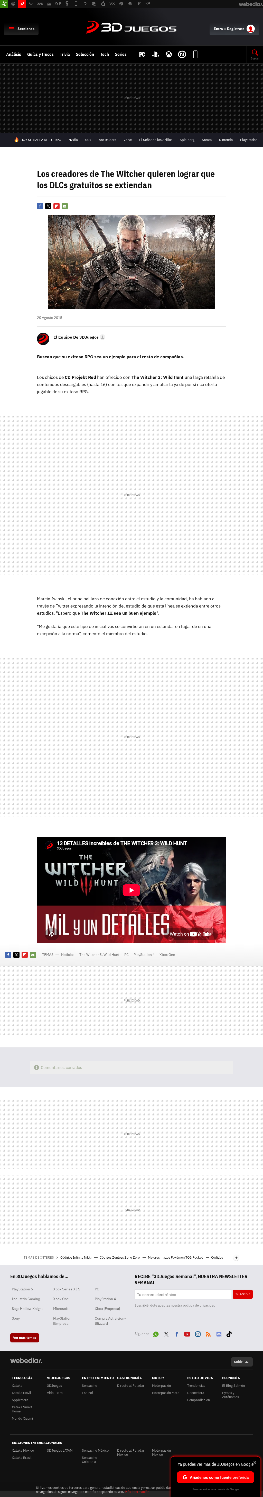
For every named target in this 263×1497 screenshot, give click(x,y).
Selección (85, 54)
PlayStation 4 (144, 954)
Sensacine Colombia (89, 1459)
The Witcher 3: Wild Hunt (99, 954)
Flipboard (56, 206)
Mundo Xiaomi (22, 1418)
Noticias (67, 954)
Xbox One (167, 954)
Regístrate (236, 28)
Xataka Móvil (21, 1393)
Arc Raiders (107, 140)
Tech (104, 54)
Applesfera (20, 1400)
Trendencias (196, 1385)
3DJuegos (131, 27)
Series (121, 54)
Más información (137, 1492)
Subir (238, 1362)
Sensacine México (95, 1450)
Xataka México (23, 1450)
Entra (218, 28)
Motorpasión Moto (165, 1393)
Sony (16, 1318)
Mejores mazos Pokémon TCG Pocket (176, 1257)
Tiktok (229, 1333)
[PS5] (155, 54)
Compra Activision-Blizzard (110, 1321)
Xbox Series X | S (66, 1289)
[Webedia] (26, 1360)
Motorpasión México (161, 1452)
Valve (128, 140)
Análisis (13, 54)
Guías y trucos (40, 54)
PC (126, 954)
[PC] (142, 54)
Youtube (187, 1333)
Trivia (65, 54)
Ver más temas (24, 1338)
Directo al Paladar (130, 1385)
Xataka (17, 1385)
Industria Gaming (26, 1299)
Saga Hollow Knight (27, 1308)
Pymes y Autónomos (230, 1395)
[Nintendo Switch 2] (182, 54)
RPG (58, 140)
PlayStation (248, 140)
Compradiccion (198, 1400)
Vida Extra (55, 1393)
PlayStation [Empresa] (62, 1321)
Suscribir (243, 1294)
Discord (219, 1333)
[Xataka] (4, 4)
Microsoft (61, 1308)
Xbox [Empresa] (107, 1308)
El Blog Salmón (233, 1385)
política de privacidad (199, 1305)
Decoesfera (195, 1393)
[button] (78, 337)
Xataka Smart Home (22, 1409)
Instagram (198, 1333)
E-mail (65, 206)
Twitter (48, 206)
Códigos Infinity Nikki (76, 1257)
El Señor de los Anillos (155, 140)
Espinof (87, 1393)
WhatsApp (156, 1333)
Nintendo (226, 140)
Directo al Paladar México (130, 1452)
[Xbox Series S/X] (168, 54)
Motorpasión (161, 1385)
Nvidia (73, 140)
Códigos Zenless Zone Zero (120, 1257)
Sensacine (89, 1385)
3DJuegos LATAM (60, 1450)
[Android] (195, 54)
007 (88, 140)
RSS (208, 1333)
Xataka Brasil (22, 1457)
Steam (207, 140)
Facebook (40, 206)
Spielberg (187, 140)
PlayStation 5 (22, 1289)
